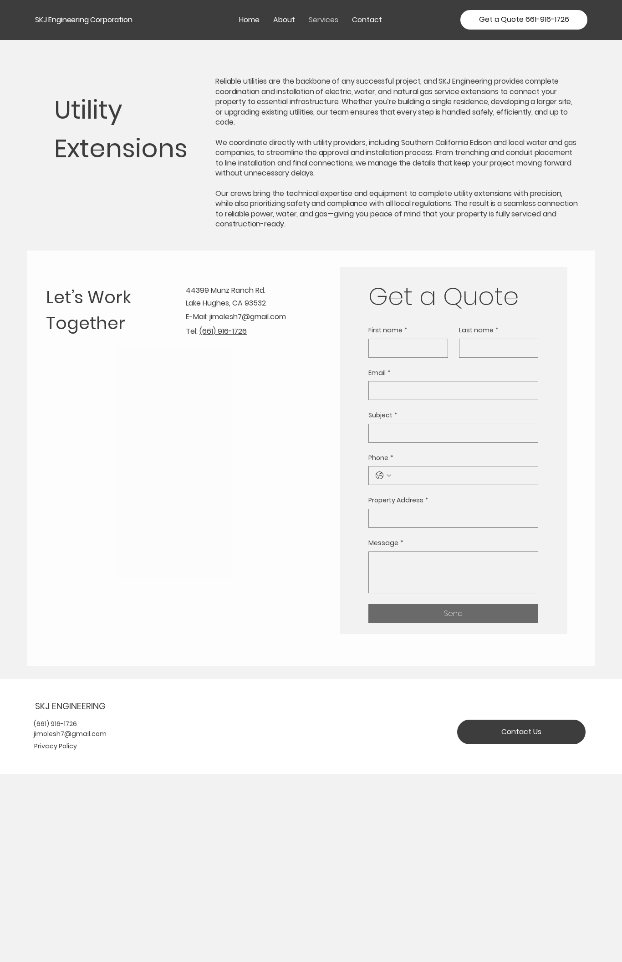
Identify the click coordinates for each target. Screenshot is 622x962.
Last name (479, 330)
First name (388, 330)
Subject (383, 415)
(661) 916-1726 (223, 331)
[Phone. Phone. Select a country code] (383, 475)
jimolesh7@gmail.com (247, 316)
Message (385, 543)
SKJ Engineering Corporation (84, 20)
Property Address (398, 500)
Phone (380, 458)
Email (379, 373)
